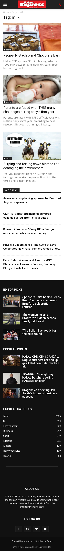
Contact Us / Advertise (22, 541)
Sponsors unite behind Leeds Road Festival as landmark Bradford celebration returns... (41, 302)
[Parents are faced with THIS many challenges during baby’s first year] (32, 89)
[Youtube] (45, 529)
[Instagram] (27, 529)
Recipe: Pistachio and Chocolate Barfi (31, 55)
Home (6, 12)
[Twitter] (36, 529)
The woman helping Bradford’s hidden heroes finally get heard (39, 318)
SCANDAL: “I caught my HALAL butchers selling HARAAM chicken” (37, 377)
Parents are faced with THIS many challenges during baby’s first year (29, 110)
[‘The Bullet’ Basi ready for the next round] (11, 334)
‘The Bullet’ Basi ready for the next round (39, 332)
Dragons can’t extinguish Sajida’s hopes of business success (39, 393)
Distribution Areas (43, 541)
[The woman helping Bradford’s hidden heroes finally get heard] (11, 318)
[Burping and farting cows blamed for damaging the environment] (32, 146)
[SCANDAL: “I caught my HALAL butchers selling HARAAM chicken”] (11, 378)
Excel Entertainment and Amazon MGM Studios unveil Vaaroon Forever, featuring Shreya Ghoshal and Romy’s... (29, 264)
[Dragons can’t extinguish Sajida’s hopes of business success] (11, 393)
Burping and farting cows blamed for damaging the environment (31, 166)
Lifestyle (7, 50)
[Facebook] (18, 529)
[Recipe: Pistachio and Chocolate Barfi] (32, 37)
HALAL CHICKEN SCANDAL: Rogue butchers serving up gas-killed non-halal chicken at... (40, 361)
